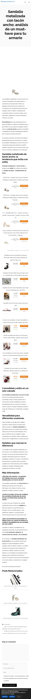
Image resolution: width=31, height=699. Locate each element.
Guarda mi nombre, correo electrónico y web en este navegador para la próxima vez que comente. (16, 678)
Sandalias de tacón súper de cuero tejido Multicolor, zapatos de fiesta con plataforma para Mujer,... (15, 371)
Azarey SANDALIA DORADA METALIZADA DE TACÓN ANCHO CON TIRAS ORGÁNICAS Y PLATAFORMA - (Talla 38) (15, 233)
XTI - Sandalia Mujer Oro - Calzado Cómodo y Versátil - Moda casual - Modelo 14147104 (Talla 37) (15, 215)
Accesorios (7, 624)
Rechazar (12, 696)
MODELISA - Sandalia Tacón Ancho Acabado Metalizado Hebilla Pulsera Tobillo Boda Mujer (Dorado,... (15, 197)
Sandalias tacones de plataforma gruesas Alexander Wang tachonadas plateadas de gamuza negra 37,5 (15, 258)
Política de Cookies (13, 691)
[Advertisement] (15, 63)
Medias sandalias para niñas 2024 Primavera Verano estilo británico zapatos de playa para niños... (15, 338)
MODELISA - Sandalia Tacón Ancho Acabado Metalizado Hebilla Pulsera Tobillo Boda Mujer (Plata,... (15, 180)
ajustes (12, 694)
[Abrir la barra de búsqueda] (25, 2)
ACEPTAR (5, 696)
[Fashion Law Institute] (8, 2)
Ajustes (18, 696)
